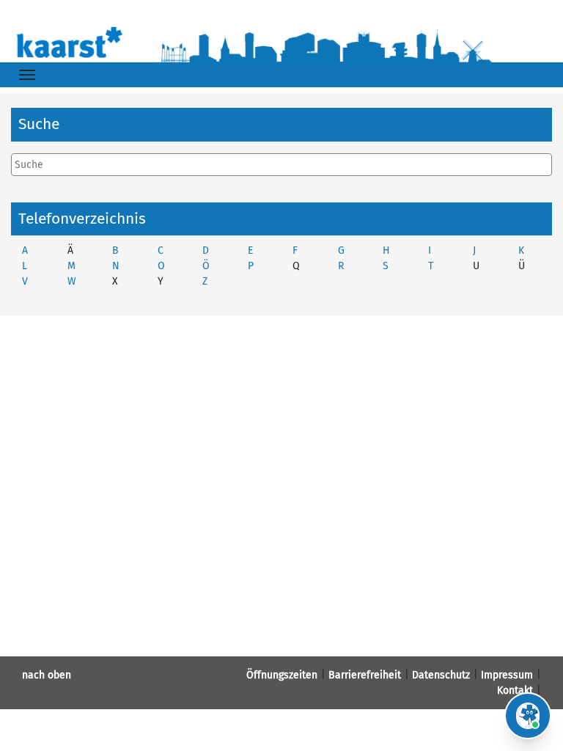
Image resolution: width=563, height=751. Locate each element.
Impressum (507, 675)
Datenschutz (441, 675)
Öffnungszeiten (281, 675)
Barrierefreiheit (364, 675)
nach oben (46, 675)
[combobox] (281, 164)
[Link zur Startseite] (281, 41)
